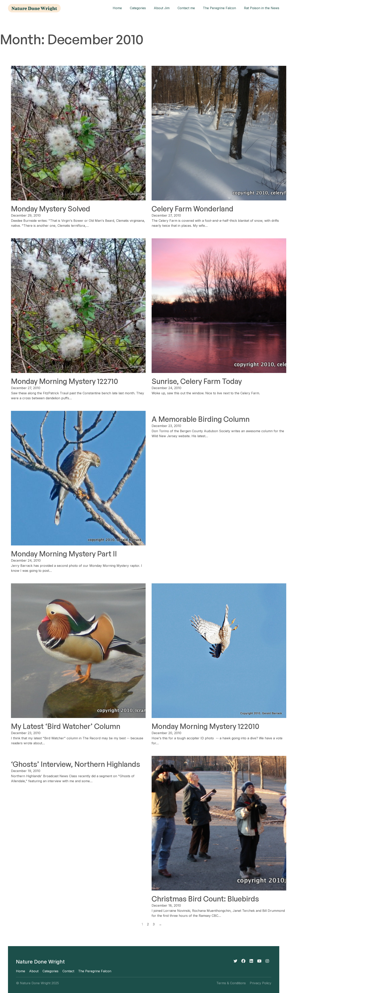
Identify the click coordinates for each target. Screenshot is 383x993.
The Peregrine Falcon (219, 8)
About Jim (162, 8)
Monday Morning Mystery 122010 (205, 726)
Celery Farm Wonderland (192, 208)
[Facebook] (243, 961)
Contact (68, 971)
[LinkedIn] (251, 961)
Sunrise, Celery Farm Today (197, 381)
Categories (138, 8)
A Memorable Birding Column (201, 419)
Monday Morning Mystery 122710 (64, 381)
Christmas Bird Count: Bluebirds (205, 898)
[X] (235, 961)
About (33, 971)
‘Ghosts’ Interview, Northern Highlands (75, 764)
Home (117, 8)
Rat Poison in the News (261, 8)
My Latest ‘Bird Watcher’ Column (65, 726)
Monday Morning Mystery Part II (64, 553)
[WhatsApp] (259, 961)
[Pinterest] (267, 961)
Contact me (186, 8)
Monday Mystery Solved (50, 208)
